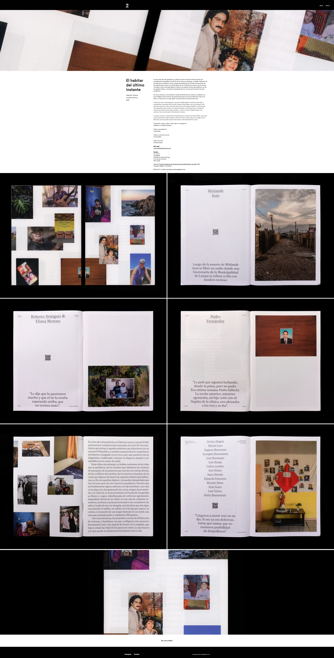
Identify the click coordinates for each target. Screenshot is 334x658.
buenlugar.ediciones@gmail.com (176, 169)
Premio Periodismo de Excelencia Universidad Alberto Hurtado (178, 164)
